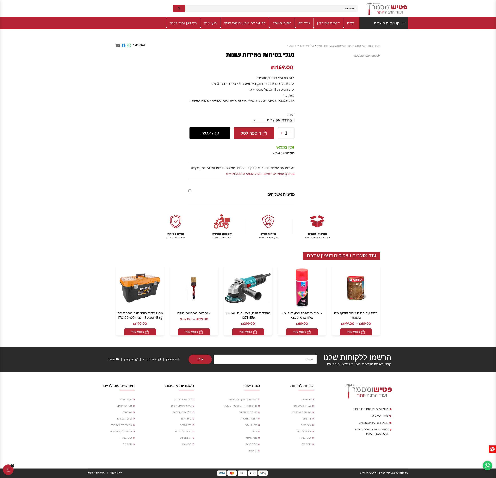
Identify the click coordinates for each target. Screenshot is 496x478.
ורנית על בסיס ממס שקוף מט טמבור (356, 315)
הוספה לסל (251, 133)
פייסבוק (171, 359)
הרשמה (306, 444)
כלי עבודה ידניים (357, 46)
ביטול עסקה (304, 431)
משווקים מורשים (301, 412)
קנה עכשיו (210, 133)
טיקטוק (129, 359)
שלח (200, 359)
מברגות (127, 412)
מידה (290, 115)
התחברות (305, 438)
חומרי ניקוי (126, 399)
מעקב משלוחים (248, 412)
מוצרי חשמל (282, 23)
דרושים (307, 418)
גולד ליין (304, 23)
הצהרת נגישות (249, 418)
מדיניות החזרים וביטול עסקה (240, 406)
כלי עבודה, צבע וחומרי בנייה (244, 23)
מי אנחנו (306, 399)
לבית (350, 23)
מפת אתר (251, 438)
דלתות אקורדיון (328, 23)
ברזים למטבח (183, 431)
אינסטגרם (150, 359)
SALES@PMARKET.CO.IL (373, 423)
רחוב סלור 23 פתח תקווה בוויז (370, 409)
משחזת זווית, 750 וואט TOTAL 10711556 (248, 315)
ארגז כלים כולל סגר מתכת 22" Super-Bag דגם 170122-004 (140, 315)
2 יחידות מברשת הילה (194, 313)
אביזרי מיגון (374, 46)
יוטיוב (111, 359)
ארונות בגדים (124, 418)
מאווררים (186, 418)
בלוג (254, 431)
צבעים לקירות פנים (121, 431)
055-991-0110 (379, 416)
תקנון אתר (251, 425)
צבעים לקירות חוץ (121, 425)
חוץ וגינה (210, 23)
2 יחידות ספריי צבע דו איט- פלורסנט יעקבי (302, 315)
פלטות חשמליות (182, 412)
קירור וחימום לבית (181, 406)
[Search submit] (179, 8)
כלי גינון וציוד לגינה (183, 23)
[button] (492, 449)
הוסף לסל (353, 332)
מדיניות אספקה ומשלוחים (242, 399)
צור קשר (306, 425)
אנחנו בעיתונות (302, 406)
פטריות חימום (124, 406)
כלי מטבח (185, 425)
